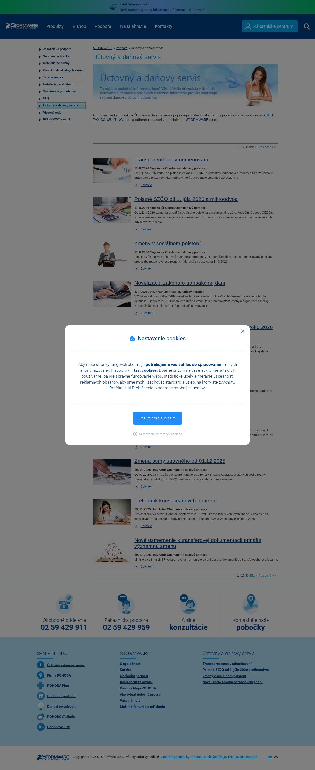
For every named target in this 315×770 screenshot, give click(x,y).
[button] (157, 434)
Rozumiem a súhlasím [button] (157, 418)
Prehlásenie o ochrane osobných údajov (168, 387)
